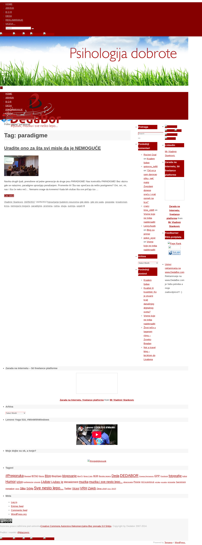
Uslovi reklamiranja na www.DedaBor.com (174, 268)
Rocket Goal (150, 154)
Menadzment (71, 481)
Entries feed (17, 506)
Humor (10, 481)
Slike (23, 488)
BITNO (35, 476)
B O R (8, 12)
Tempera (168, 542)
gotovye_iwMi (151, 166)
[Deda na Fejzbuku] (6, 34)
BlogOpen (57, 476)
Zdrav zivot (102, 488)
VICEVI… (10, 24)
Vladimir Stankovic (13, 202)
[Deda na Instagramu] (36, 34)
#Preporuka (14, 476)
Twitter (67, 488)
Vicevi (75, 488)
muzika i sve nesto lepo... (106, 481)
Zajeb (92, 488)
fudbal (184, 476)
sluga (63, 206)
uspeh (80, 206)
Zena (109, 489)
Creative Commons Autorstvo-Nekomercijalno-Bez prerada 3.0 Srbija (76, 526)
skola (17, 489)
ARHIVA (9, 8)
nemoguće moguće (20, 206)
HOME (8, 4)
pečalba (157, 482)
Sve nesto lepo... (48, 488)
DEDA (8, 16)
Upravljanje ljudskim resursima (63, 202)
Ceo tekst (9, 195)
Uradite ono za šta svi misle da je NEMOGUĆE (52, 148)
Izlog (19, 481)
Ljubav (46, 481)
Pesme (137, 482)
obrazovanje (128, 482)
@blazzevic (23, 532)
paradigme (36, 206)
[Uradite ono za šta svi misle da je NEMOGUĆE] (21, 175)
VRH (83, 488)
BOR (95, 476)
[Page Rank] (174, 243)
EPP (157, 476)
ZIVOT (113, 489)
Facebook (164, 476)
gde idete (84, 202)
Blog (48, 476)
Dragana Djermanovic (146, 476)
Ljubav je (57, 481)
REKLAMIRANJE (14, 20)
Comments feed (19, 510)
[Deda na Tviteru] (18, 34)
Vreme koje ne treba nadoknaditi (149, 218)
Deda (115, 476)
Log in (14, 502)
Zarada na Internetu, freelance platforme (82, 400)
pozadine (164, 482)
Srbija (29, 488)
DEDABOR (129, 475)
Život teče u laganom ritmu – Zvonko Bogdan (150, 335)
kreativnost (121, 202)
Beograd (27, 476)
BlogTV (80, 476)
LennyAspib (150, 226)
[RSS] (26, 34)
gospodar (109, 202)
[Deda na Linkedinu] (48, 34)
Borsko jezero (105, 476)
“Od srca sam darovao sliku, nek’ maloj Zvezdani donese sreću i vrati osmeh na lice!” (150, 186)
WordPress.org (19, 514)
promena (47, 206)
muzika (83, 481)
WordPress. (180, 542)
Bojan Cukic (88, 476)
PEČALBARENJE (147, 482)
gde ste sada (97, 202)
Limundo (37, 482)
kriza (6, 206)
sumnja (71, 206)
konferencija (28, 482)
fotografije (175, 476)
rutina (57, 206)
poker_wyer (150, 238)
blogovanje (69, 476)
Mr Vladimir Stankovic (122, 400)
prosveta (171, 482)
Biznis (41, 476)
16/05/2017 (29, 202)
